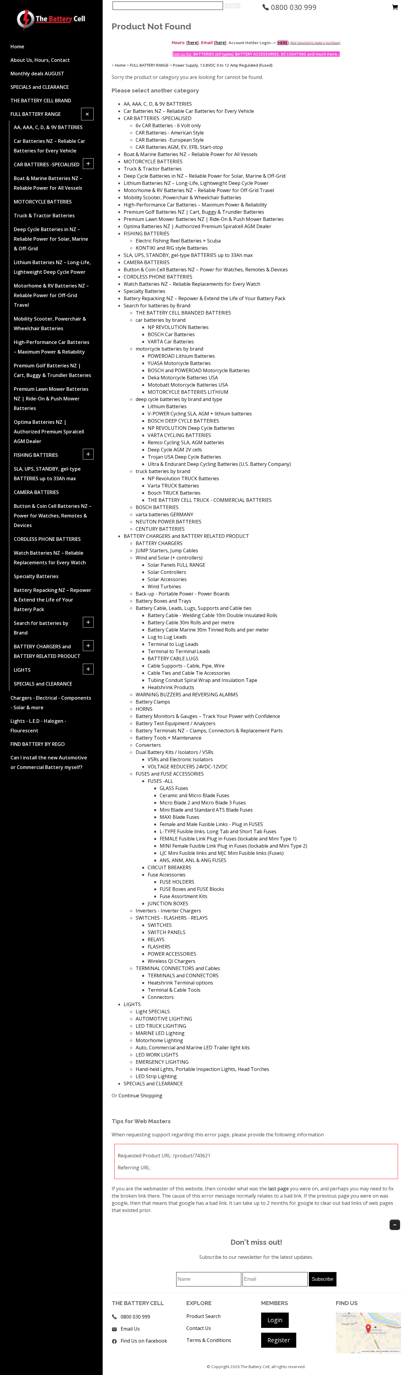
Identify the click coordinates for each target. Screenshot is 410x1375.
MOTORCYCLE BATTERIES (43, 201)
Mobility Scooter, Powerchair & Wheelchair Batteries (50, 323)
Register (278, 1340)
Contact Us (198, 1328)
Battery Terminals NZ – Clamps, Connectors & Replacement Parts (209, 730)
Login (274, 1320)
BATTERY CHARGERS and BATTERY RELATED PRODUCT (47, 651)
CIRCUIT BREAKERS (169, 867)
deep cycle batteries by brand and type (179, 399)
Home (17, 46)
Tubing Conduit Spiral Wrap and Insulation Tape (202, 680)
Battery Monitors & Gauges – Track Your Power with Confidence (208, 716)
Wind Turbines (164, 586)
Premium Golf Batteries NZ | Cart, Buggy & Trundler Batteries (52, 370)
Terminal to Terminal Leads (179, 651)
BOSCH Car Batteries (171, 334)
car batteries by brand (160, 320)
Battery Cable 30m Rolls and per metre (191, 622)
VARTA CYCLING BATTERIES (179, 435)
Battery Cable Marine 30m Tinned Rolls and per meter (208, 629)
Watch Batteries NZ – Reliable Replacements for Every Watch (50, 558)
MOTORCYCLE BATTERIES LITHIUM (188, 392)
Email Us (130, 1328)
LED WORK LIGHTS (157, 1054)
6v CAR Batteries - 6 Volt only (168, 125)
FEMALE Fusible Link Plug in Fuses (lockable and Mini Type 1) (228, 838)
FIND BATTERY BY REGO (38, 744)
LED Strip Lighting (156, 1076)
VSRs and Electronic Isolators (180, 759)
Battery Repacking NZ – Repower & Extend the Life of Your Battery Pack (52, 600)
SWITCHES (160, 925)
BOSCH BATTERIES (157, 507)
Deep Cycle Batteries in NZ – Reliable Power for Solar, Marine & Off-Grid (51, 239)
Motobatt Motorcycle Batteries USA (188, 384)
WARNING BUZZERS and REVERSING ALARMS (187, 694)
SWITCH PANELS (166, 932)
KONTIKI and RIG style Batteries (172, 248)
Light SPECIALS (153, 1011)
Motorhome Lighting (159, 1040)
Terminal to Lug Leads (173, 644)
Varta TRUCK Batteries (173, 485)
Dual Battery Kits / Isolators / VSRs (174, 752)
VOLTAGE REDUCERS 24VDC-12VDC (188, 766)
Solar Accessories (167, 579)
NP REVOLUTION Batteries (178, 327)
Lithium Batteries (167, 406)
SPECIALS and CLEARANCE (40, 87)
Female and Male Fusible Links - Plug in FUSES (211, 824)
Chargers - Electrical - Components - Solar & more (51, 703)
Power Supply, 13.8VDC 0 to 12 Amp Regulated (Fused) (223, 65)
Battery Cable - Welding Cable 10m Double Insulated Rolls (212, 615)
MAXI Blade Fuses (179, 817)
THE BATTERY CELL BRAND (41, 100)
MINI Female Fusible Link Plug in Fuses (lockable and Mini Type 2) (233, 846)
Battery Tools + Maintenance (168, 737)
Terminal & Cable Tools (174, 990)
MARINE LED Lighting (160, 1033)
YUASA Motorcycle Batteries (179, 363)
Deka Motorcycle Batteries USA (183, 377)
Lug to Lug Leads (167, 637)
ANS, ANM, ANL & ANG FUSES (193, 860)
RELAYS (156, 939)
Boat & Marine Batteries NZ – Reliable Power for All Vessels (48, 183)
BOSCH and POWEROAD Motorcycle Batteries (199, 370)
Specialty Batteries (36, 576)
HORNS (144, 709)
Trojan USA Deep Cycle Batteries (184, 457)
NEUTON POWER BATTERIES (168, 521)
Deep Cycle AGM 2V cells (175, 449)
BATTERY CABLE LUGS (173, 658)
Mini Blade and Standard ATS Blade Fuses (206, 810)
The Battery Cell (255, 1366)
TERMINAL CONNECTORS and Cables (178, 968)
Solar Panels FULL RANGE (176, 565)
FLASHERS (159, 946)
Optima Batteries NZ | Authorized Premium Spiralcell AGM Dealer (49, 432)
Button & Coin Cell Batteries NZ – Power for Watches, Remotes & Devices (53, 516)
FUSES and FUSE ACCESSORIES (170, 773)
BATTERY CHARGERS (159, 543)
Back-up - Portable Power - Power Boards (183, 593)
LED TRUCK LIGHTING (161, 1026)
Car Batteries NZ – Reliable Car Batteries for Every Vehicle (49, 146)
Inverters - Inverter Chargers (168, 910)
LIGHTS (22, 670)
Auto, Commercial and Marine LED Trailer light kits (193, 1047)
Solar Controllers (167, 572)
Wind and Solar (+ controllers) (169, 557)
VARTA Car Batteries (171, 341)
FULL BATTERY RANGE (36, 114)
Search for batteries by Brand (41, 628)
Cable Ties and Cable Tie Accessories (189, 673)
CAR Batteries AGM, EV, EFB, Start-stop (179, 147)
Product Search (203, 1316)
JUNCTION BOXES (168, 903)
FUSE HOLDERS (177, 882)
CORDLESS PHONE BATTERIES (47, 539)
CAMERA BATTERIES (36, 492)
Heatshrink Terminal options (180, 982)
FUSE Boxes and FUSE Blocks (192, 889)
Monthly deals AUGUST (37, 73)
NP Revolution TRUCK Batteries (183, 478)
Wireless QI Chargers (171, 961)
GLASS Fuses (174, 788)
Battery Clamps (153, 701)
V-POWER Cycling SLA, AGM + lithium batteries (200, 413)
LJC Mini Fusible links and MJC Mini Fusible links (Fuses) (222, 853)
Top (395, 1225)
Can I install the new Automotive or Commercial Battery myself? (49, 762)
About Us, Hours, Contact (40, 60)
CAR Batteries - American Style (170, 132)
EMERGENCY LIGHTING (162, 1062)
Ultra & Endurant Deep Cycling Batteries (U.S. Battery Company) (219, 464)
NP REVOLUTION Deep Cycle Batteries (191, 428)
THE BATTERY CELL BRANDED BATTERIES (183, 312)
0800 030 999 (293, 7)
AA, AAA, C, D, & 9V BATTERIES (48, 127)
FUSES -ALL (160, 781)
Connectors (161, 997)
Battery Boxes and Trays (163, 601)
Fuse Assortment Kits (183, 896)
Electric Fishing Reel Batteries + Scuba (178, 240)
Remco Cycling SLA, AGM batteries (186, 442)
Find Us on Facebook (144, 1340)
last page (278, 1188)
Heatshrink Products (171, 687)
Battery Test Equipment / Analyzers (176, 723)
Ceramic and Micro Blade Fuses (194, 795)
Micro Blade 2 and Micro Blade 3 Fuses (203, 802)
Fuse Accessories (166, 874)
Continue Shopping (140, 1095)
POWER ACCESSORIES (172, 954)
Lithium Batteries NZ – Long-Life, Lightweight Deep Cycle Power (52, 267)
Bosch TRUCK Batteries (174, 493)
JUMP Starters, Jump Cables (167, 550)
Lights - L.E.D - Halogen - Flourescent (38, 726)
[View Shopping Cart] (395, 8)
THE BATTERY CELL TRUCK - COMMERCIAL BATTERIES (210, 500)
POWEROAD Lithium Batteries (181, 356)
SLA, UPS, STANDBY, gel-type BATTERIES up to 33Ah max (47, 474)
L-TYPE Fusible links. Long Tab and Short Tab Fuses (218, 831)
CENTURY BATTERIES (160, 529)
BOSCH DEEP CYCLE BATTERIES (183, 421)
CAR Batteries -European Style (170, 140)
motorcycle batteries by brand (169, 348)
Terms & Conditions (208, 1340)
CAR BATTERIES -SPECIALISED (47, 164)
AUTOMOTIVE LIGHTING (164, 1018)
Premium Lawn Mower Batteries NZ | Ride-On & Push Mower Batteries (51, 399)
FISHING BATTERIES (36, 455)
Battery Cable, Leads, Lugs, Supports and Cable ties (194, 608)
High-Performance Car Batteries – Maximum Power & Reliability (51, 347)
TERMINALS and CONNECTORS (183, 975)
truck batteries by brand (163, 471)
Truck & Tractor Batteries (44, 215)
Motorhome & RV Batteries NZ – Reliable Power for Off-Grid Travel (51, 295)
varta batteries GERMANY (164, 514)
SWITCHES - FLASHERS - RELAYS (172, 918)
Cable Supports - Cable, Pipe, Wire (186, 665)
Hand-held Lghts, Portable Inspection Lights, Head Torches (202, 1069)
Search (232, 6)
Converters (148, 745)
